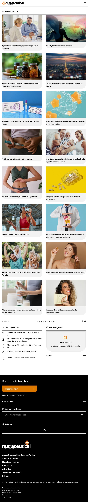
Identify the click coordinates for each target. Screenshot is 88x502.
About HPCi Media (10, 458)
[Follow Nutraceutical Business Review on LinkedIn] (44, 431)
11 (54, 321)
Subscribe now (11, 389)
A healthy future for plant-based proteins (21, 351)
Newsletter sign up (10, 462)
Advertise (6, 469)
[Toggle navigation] (85, 3)
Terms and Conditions (11, 473)
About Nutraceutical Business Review (19, 455)
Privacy (5, 476)
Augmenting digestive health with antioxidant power (23, 334)
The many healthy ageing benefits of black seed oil (24, 346)
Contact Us (7, 465)
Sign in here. (22, 395)
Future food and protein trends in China (21, 357)
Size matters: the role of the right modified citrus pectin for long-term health (24, 340)
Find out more (8, 401)
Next (84, 321)
